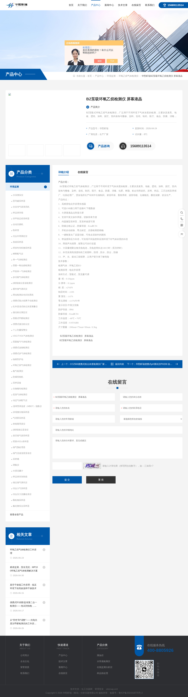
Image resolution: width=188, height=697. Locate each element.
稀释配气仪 (18, 254)
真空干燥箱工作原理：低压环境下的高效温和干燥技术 (23, 586)
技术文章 (122, 5)
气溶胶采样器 (19, 418)
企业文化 (24, 661)
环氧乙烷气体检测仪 (129, 76)
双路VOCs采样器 (21, 441)
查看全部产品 (16, 514)
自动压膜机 (18, 224)
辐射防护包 (18, 359)
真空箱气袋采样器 (21, 435)
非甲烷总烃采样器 (21, 218)
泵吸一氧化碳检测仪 (22, 265)
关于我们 (82, 5)
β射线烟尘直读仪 (20, 429)
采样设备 (17, 383)
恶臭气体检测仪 (20, 394)
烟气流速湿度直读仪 (22, 453)
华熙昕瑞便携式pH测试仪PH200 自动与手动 (157, 364)
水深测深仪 (18, 195)
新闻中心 (109, 5)
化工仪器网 (86, 689)
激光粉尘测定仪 (20, 312)
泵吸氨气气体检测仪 (22, 342)
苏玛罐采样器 (19, 201)
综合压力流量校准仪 (22, 494)
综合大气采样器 (20, 488)
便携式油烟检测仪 (21, 347)
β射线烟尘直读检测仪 (23, 283)
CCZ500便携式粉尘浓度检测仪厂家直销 (89, 364)
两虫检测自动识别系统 (23, 295)
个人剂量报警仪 (20, 330)
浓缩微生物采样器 (21, 412)
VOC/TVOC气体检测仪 (23, 336)
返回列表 (119, 364)
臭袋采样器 (18, 242)
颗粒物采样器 (19, 500)
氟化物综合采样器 (21, 506)
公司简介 (24, 655)
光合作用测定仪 (20, 236)
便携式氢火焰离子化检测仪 (25, 300)
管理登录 (99, 689)
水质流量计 (18, 471)
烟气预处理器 (19, 447)
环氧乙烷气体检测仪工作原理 (23, 551)
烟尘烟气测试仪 (20, 482)
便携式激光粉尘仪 (21, 324)
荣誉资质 (24, 667)
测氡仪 (16, 465)
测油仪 (100, 655)
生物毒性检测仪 (20, 388)
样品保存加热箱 (20, 476)
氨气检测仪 (18, 371)
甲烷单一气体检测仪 (22, 271)
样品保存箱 (18, 212)
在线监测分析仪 (104, 667)
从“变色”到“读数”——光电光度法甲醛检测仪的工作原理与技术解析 (23, 622)
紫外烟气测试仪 (20, 289)
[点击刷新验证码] (92, 466)
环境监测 (111, 76)
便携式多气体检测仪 (22, 353)
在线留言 (136, 5)
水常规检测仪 (103, 661)
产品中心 (95, 5)
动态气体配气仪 (20, 400)
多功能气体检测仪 (21, 277)
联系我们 (150, 5)
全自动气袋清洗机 (21, 207)
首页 (71, 5)
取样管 (16, 230)
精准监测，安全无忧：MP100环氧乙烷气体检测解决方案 (24, 569)
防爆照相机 (18, 377)
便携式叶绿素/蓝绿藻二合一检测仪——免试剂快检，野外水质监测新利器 (23, 604)
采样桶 (16, 459)
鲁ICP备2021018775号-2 (131, 693)
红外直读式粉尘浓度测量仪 (25, 306)
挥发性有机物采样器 (22, 248)
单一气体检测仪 (20, 259)
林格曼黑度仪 (19, 424)
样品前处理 (102, 673)
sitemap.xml (112, 689)
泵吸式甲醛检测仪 (21, 318)
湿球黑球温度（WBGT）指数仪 (27, 406)
